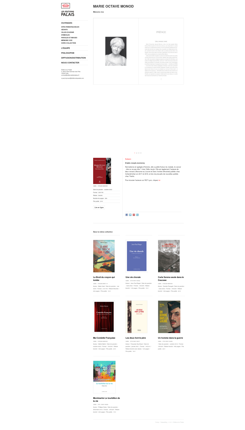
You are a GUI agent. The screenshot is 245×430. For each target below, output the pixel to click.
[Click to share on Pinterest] (133, 214)
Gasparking (164, 422)
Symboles (65, 35)
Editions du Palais (178, 422)
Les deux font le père (136, 337)
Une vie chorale (133, 277)
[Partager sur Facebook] (126, 214)
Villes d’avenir (67, 32)
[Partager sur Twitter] (130, 214)
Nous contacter (70, 62)
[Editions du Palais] (67, 15)
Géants (64, 29)
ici (159, 180)
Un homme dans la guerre (170, 337)
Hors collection (68, 43)
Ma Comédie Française (104, 337)
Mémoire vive (66, 40)
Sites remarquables (70, 27)
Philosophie (67, 52)
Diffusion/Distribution (73, 57)
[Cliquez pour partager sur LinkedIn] (137, 214)
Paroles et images (69, 37)
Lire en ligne (99, 207)
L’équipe (65, 48)
